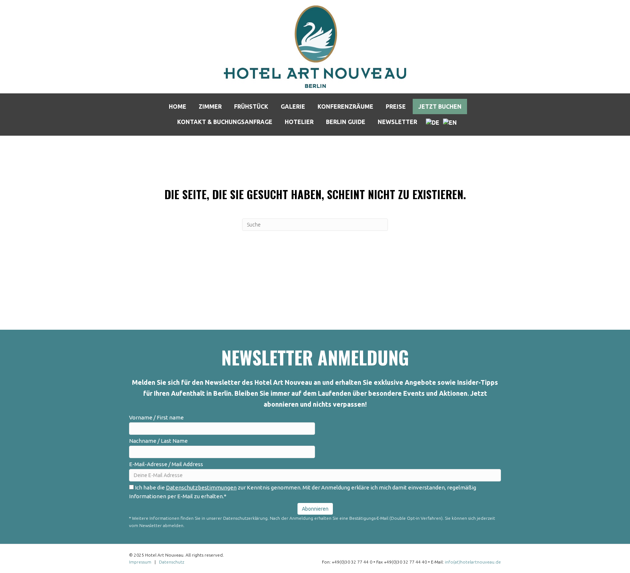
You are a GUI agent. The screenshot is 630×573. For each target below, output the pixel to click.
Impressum (140, 562)
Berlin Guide (345, 122)
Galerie (293, 106)
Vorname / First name (156, 417)
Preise (396, 106)
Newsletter (397, 122)
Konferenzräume (345, 106)
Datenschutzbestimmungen (201, 487)
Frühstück (251, 106)
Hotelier (299, 122)
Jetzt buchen (440, 106)
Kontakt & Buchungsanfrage (224, 122)
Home (177, 106)
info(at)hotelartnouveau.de (473, 562)
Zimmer (210, 106)
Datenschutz (171, 562)
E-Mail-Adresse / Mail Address (166, 464)
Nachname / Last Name (158, 441)
